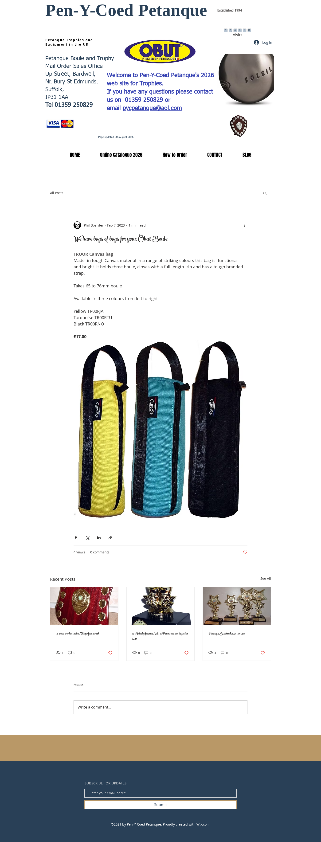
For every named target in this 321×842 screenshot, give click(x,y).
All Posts (56, 193)
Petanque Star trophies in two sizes (226, 634)
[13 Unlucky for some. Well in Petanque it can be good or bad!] (161, 606)
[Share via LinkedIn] (99, 537)
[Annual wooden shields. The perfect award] (84, 606)
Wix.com (203, 824)
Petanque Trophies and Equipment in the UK (69, 42)
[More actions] (244, 225)
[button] (114, 155)
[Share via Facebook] (76, 537)
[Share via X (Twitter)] (87, 537)
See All (265, 578)
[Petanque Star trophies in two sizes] (237, 606)
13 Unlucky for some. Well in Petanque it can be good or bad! (160, 636)
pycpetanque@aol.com (152, 108)
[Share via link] (110, 537)
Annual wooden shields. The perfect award (77, 634)
